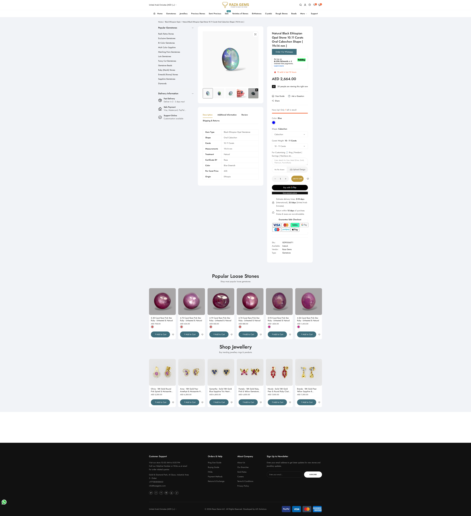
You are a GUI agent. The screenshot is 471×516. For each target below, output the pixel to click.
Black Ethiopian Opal (172, 22)
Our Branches (243, 467)
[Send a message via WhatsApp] (4, 502)
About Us (241, 462)
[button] (308, 179)
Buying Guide (213, 467)
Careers (240, 476)
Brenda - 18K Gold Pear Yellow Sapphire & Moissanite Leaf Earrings (307, 390)
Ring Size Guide (214, 462)
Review (245, 114)
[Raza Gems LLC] (235, 5)
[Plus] (285, 178)
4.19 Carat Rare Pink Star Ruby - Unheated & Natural (220, 319)
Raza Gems (287, 249)
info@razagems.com (157, 485)
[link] (303, 14)
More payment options (290, 193)
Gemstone (286, 252)
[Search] (301, 5)
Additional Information (227, 114)
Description (208, 114)
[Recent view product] (310, 4)
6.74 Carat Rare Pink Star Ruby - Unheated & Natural (250, 319)
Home (160, 22)
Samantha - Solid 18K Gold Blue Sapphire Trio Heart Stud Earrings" (220, 390)
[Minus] (275, 178)
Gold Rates (241, 471)
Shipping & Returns (211, 120)
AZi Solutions (260, 509)
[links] (151, 493)
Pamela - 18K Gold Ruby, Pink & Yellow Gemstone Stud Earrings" (249, 390)
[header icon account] (305, 5)
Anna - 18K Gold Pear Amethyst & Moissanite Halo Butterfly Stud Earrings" (191, 390)
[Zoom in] (255, 34)
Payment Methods (215, 476)
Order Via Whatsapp (284, 51)
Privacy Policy (243, 485)
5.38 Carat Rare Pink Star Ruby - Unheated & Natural (162, 319)
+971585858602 (156, 481)
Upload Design (299, 169)
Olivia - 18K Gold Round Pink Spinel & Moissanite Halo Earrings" (161, 390)
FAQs (210, 471)
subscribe (313, 474)
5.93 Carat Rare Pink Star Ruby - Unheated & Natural (279, 319)
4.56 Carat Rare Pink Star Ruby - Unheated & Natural (308, 319)
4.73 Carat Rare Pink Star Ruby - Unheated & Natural (191, 319)
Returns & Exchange (216, 481)
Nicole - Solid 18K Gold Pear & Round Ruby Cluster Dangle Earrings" (279, 390)
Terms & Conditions (245, 481)
